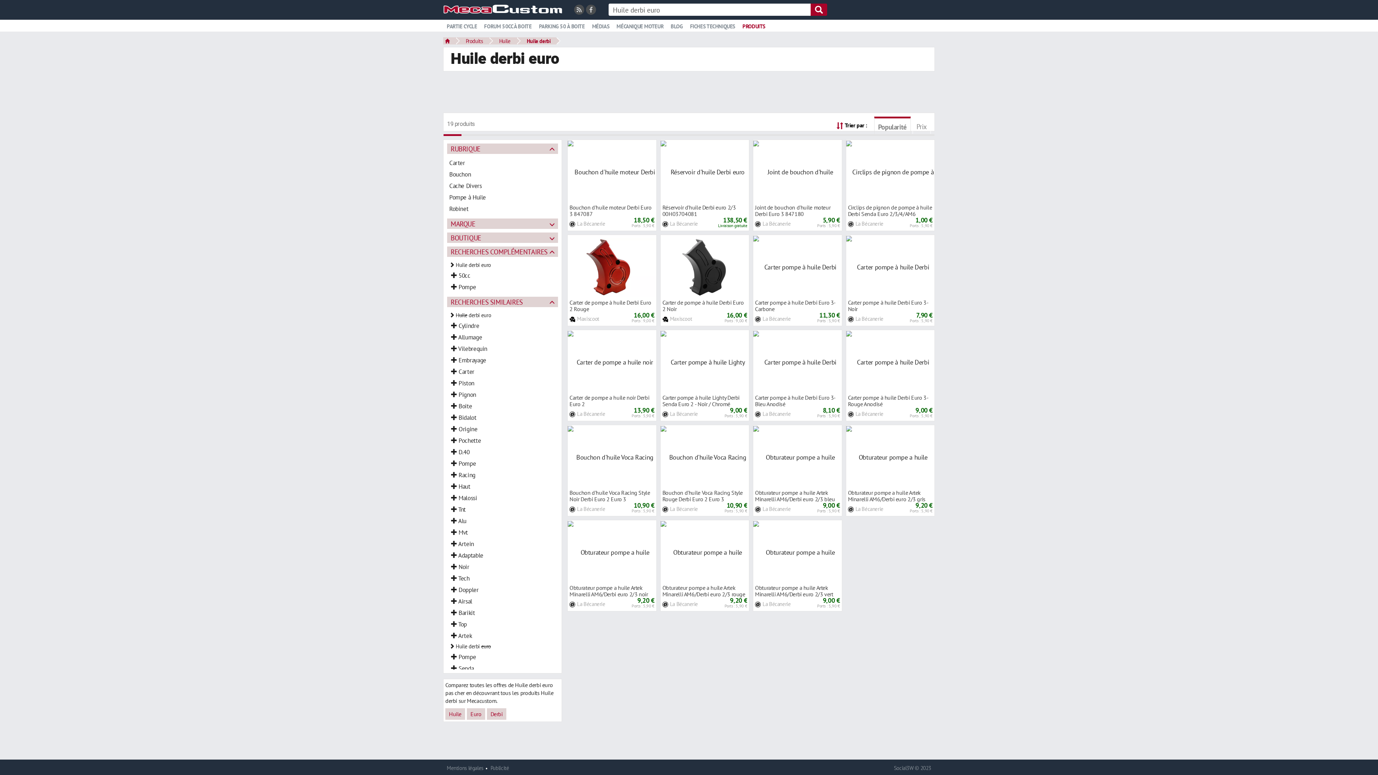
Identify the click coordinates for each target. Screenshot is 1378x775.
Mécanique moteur (640, 26)
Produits (753, 26)
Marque (463, 223)
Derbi (497, 714)
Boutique (466, 237)
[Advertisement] (689, 93)
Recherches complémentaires (499, 251)
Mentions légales (465, 768)
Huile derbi (539, 40)
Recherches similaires (487, 301)
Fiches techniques (712, 26)
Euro (475, 714)
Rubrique (466, 148)
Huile (505, 40)
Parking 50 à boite (562, 26)
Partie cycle (462, 26)
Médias (601, 26)
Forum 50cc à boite (507, 26)
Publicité (500, 768)
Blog (677, 26)
